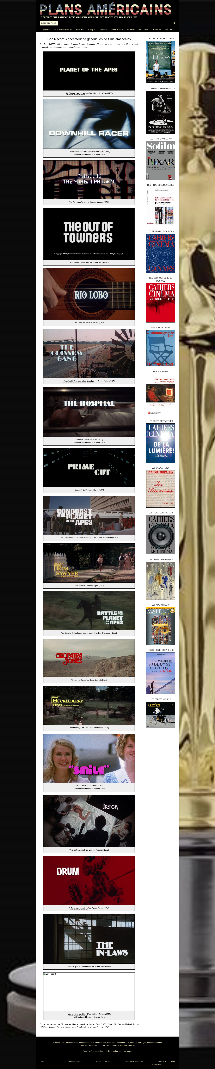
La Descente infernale (78, 151)
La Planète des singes (75, 93)
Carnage (77, 490)
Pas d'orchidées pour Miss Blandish (78, 381)
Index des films (48, 23)
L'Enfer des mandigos (79, 908)
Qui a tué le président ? (78, 1014)
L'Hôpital (79, 439)
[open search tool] (174, 23)
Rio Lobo (78, 323)
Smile (78, 786)
